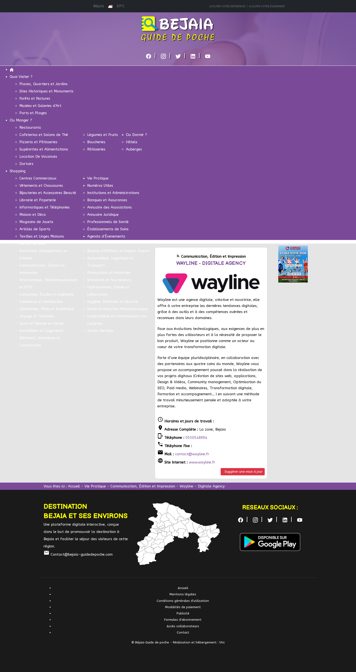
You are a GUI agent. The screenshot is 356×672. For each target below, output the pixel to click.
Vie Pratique (95, 486)
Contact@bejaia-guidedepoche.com (78, 554)
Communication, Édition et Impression (142, 486)
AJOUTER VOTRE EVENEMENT (267, 6)
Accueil (74, 486)
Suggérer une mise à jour (243, 471)
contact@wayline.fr (192, 454)
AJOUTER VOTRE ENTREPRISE (227, 6)
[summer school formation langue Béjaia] (293, 264)
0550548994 (196, 437)
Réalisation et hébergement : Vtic (199, 642)
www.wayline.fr (202, 462)
